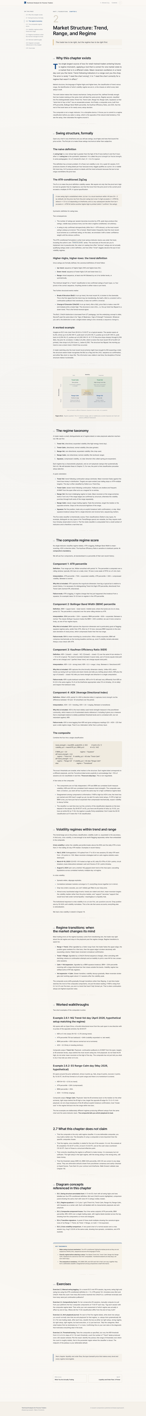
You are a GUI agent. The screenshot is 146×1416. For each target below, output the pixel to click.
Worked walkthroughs (34, 40)
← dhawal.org (104, 3)
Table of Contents (39, 1410)
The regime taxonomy (34, 21)
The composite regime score (34, 25)
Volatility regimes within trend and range (34, 30)
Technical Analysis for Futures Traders (40, 3)
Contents (114, 3)
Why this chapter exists (34, 15)
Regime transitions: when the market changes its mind (35, 35)
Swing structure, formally (34, 18)
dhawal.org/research (118, 1408)
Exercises (30, 48)
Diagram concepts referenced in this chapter (34, 44)
